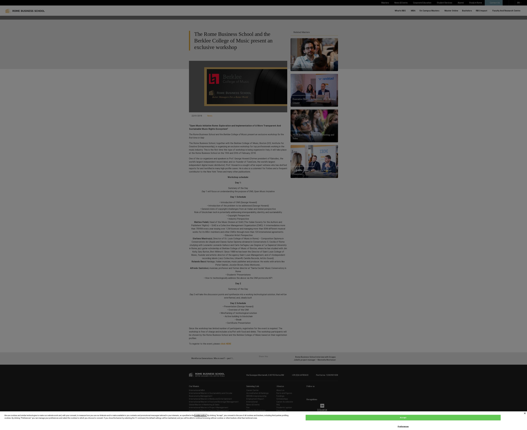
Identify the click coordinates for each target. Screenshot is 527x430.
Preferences (403, 426)
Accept (403, 418)
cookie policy (201, 415)
